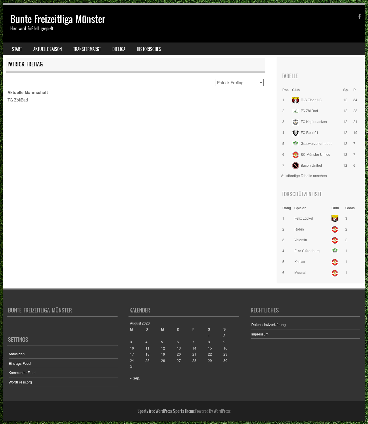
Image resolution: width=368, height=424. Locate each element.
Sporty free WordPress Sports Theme (166, 411)
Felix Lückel (303, 218)
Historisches (149, 49)
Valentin (300, 239)
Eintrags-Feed (20, 363)
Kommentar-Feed (22, 372)
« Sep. (135, 377)
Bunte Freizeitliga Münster (57, 19)
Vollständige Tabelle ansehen (304, 175)
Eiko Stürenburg (307, 250)
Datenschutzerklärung (268, 324)
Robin (299, 229)
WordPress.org (20, 381)
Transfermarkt (87, 49)
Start (17, 49)
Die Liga (118, 49)
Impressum (260, 333)
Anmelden (17, 353)
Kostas (299, 261)
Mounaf (300, 272)
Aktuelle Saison (47, 49)
